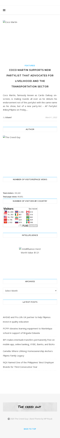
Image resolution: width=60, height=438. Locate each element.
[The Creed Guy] (30, 406)
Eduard (8, 117)
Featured (30, 65)
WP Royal (48, 418)
